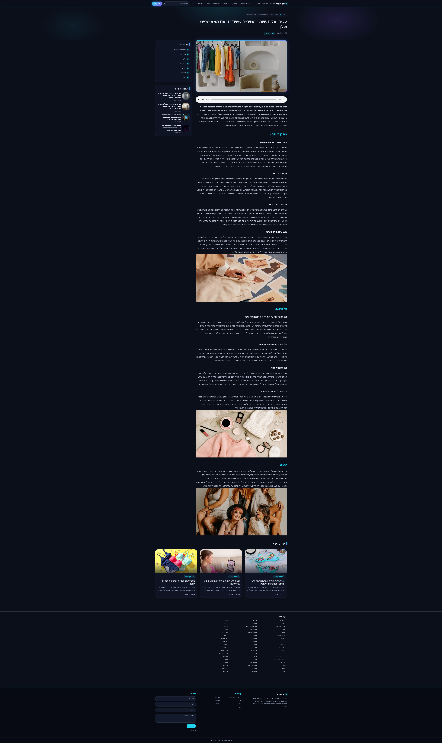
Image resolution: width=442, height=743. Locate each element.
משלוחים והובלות (251, 626)
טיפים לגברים (252, 665)
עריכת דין (282, 647)
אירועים (225, 656)
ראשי (283, 15)
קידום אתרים (281, 635)
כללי (255, 659)
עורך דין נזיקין (281, 656)
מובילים (254, 647)
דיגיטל (226, 626)
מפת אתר (225, 668)
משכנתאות (253, 629)
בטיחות (225, 647)
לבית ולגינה (253, 656)
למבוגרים (254, 650)
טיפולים (254, 668)
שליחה (191, 726)
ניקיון (283, 668)
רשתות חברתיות (280, 626)
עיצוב (283, 653)
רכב (284, 629)
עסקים (283, 650)
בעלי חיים (225, 641)
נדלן (193, 4)
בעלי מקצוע (224, 638)
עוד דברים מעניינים (246, 4)
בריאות (226, 635)
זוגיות (226, 620)
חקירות (254, 671)
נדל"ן (255, 620)
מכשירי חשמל (252, 632)
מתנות (255, 623)
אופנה (226, 659)
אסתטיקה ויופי (223, 653)
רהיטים (283, 632)
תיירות (283, 623)
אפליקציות (233, 4)
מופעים (254, 644)
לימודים (254, 653)
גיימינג (208, 4)
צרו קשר (157, 4)
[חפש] (165, 4)
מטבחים (254, 638)
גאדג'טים (216, 4)
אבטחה (200, 4)
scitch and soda (205, 151)
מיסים (255, 635)
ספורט (283, 662)
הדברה (226, 623)
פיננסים (283, 644)
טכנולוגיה (253, 662)
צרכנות (283, 638)
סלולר (224, 4)
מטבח (255, 641)
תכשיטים (282, 620)
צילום (283, 641)
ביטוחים (225, 644)
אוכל (226, 662)
